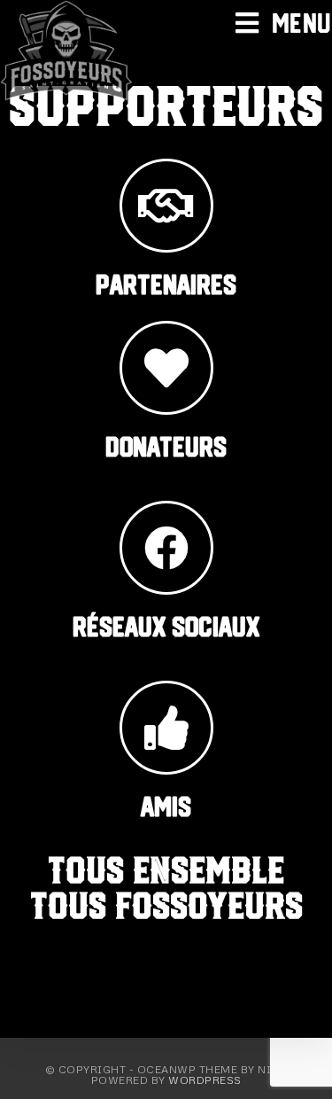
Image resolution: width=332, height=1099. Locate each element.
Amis (166, 806)
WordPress (205, 1080)
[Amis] (166, 728)
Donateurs (166, 447)
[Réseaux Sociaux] (166, 548)
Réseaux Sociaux (166, 627)
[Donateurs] (166, 368)
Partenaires (166, 284)
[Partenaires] (166, 206)
